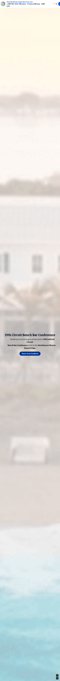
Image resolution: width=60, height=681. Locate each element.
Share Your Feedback (30, 354)
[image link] (3, 3)
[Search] (56, 4)
